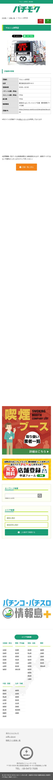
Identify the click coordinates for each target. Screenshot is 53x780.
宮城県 (4, 659)
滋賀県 (42, 650)
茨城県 (17, 650)
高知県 (4, 716)
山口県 (4, 703)
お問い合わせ (11, 737)
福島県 (4, 669)
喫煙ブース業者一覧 (13, 740)
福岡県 (17, 690)
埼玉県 (17, 659)
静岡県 (29, 672)
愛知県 (29, 675)
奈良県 (42, 663)
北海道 (4, 650)
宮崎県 (17, 706)
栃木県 (17, 653)
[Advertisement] (26, 136)
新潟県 (29, 650)
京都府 (42, 653)
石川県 (29, 656)
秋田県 (4, 663)
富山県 (29, 653)
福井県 (29, 659)
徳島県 (4, 706)
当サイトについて (12, 733)
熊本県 (17, 700)
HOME (4, 18)
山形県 (4, 666)
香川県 (4, 709)
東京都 (17, 666)
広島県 (4, 700)
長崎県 (17, 696)
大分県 (17, 703)
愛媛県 (4, 713)
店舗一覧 (12, 18)
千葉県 (17, 663)
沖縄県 (17, 713)
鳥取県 (4, 690)
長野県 (29, 666)
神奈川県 (17, 669)
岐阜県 (29, 669)
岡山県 (4, 696)
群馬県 (17, 656)
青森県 (4, 653)
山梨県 (29, 663)
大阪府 (42, 656)
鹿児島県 (17, 709)
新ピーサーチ (23, 119)
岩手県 (4, 656)
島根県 (4, 693)
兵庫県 (42, 659)
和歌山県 (42, 666)
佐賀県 (17, 693)
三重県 (29, 679)
